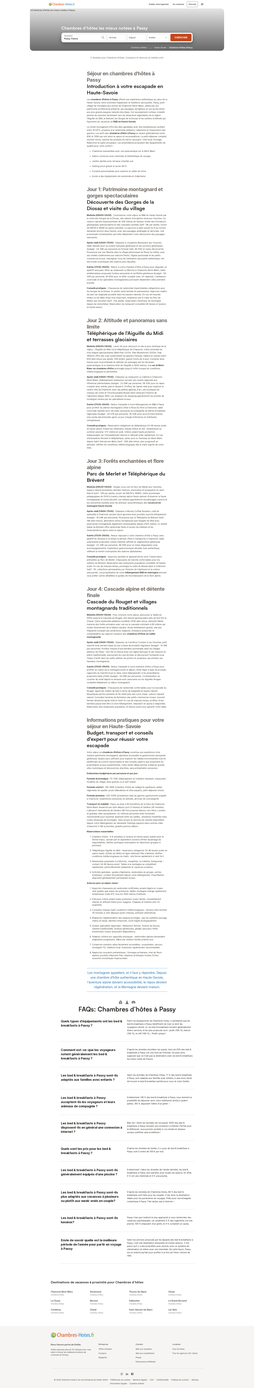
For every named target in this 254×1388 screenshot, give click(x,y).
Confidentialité (162, 1380)
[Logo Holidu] (62, 4)
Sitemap (194, 1380)
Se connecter (178, 4)
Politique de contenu (180, 1380)
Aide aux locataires (144, 1349)
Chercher (180, 37)
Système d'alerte (137, 1383)
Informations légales (118, 1383)
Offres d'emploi (105, 1349)
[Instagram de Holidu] (121, 1374)
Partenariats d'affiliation (146, 1362)
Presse (138, 1357)
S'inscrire (192, 4)
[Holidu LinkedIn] (127, 1374)
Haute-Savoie (160, 47)
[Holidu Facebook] (132, 1374)
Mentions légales (140, 1380)
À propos (102, 1353)
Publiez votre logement (159, 4)
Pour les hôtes (179, 1349)
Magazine (103, 1357)
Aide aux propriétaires (145, 1353)
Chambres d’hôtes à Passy (181, 47)
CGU (152, 1380)
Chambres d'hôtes (139, 47)
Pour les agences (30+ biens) (185, 1353)
